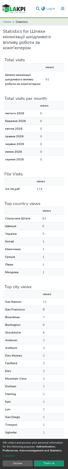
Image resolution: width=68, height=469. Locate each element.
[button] (43, 8)
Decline (17, 463)
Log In (51, 9)
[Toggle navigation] (62, 8)
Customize (9, 456)
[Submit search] (37, 8)
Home (7, 22)
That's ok (49, 463)
